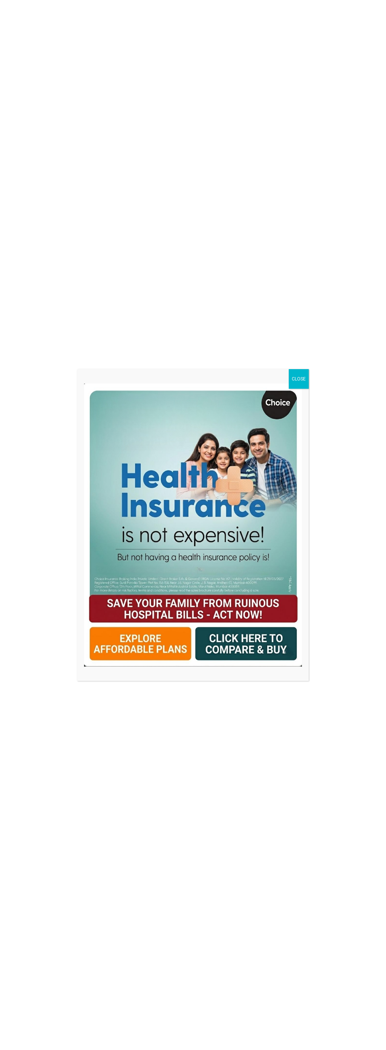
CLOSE (299, 379)
